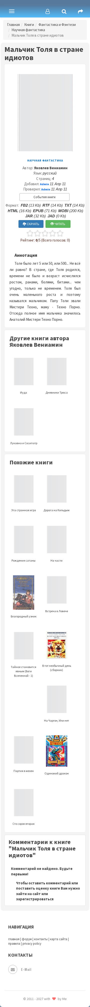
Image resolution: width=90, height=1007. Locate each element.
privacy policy (31, 943)
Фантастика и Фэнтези (57, 24)
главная (14, 939)
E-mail (26, 969)
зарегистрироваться (35, 899)
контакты (41, 939)
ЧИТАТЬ (59, 224)
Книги (29, 24)
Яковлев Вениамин (51, 168)
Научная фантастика (28, 29)
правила (14, 943)
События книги (45, 197)
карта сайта (58, 939)
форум (27, 939)
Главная (13, 24)
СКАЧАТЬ (32, 224)
